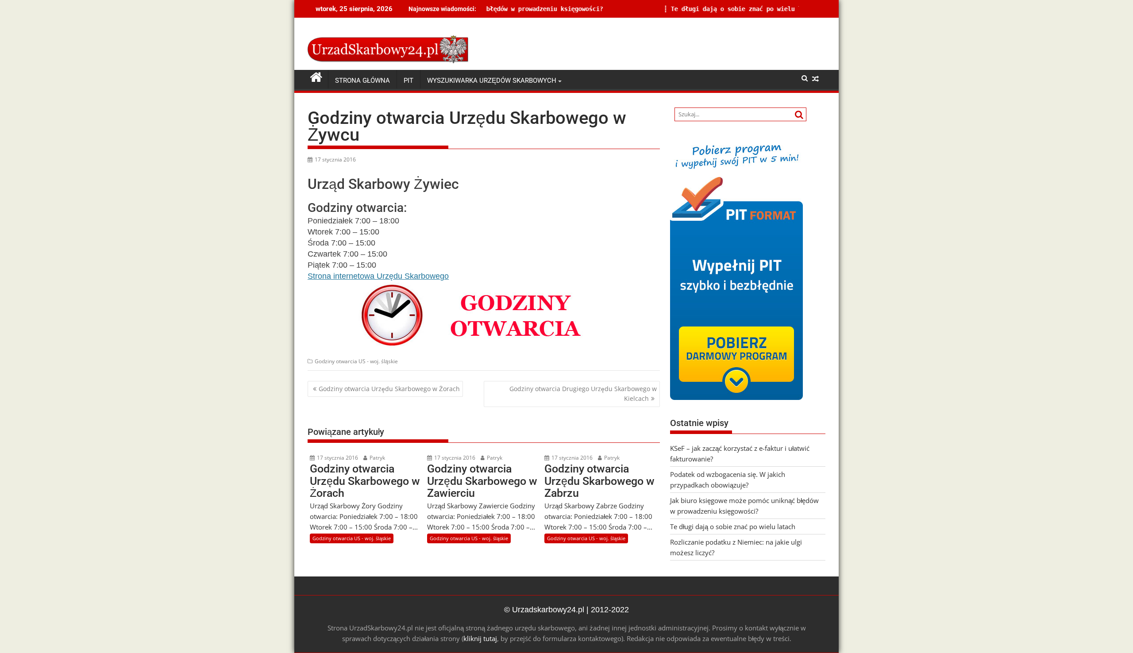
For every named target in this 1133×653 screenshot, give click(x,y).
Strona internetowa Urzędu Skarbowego (378, 276)
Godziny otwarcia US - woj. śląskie (356, 361)
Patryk (376, 457)
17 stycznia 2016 (337, 457)
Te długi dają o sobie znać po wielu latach (686, 8)
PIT (408, 81)
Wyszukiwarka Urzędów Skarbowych (491, 81)
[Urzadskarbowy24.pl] (316, 77)
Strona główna (362, 81)
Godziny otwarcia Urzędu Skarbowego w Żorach (389, 388)
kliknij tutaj (480, 638)
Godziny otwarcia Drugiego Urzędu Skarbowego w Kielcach (583, 393)
